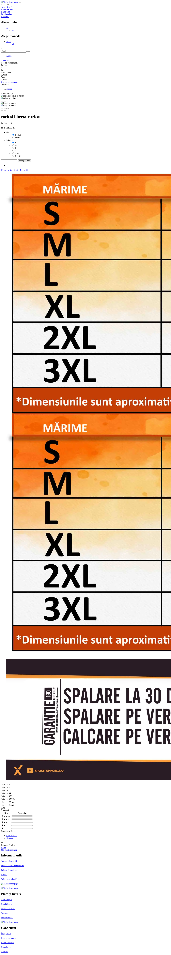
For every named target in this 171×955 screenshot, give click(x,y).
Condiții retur (6, 904)
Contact (4, 951)
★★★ (4, 822)
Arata (3, 847)
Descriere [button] (5, 170)
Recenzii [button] (24, 170)
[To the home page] (10, 2)
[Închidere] (2, 108)
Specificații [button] (14, 170)
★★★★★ (6, 816)
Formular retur (7, 918)
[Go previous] (2, 101)
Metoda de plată (8, 908)
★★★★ (5, 819)
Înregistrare (6, 933)
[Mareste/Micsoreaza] (7, 108)
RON (8, 41)
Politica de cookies (9, 870)
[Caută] (29, 51)
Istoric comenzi (7, 942)
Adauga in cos (24, 161)
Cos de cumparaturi (9, 82)
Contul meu (6, 947)
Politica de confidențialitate (12, 865)
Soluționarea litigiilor (10, 879)
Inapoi (9, 89)
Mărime (9, 140)
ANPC (4, 875)
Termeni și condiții (9, 861)
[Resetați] (27, 51)
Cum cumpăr (6, 899)
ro (7, 28)
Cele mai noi (11, 835)
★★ (3, 825)
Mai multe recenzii (9, 850)
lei (13, 44)
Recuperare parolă (8, 938)
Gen (8, 132)
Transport (5, 913)
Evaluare (10, 838)
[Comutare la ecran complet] (5, 108)
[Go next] (5, 101)
